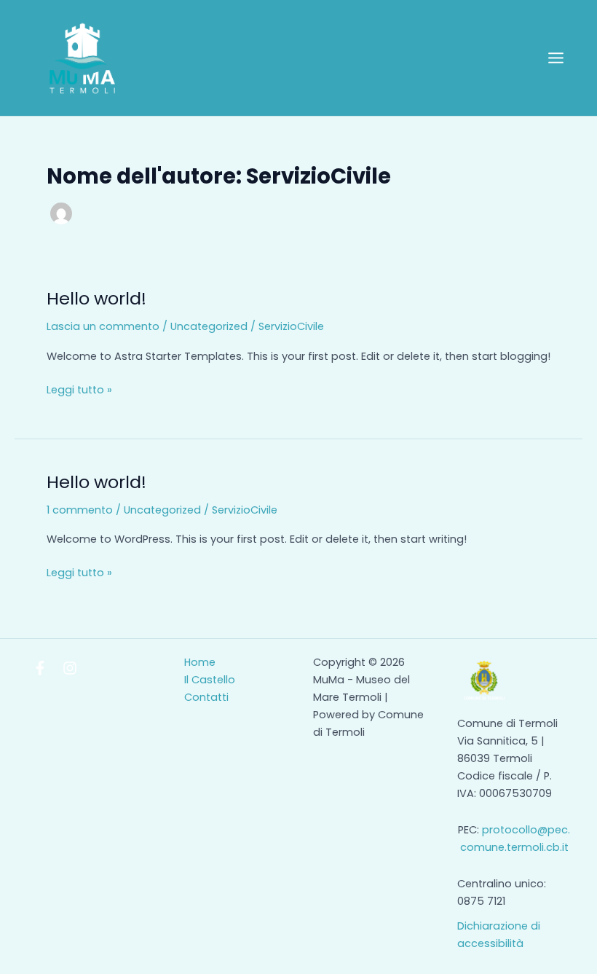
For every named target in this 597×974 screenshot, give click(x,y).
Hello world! (96, 298)
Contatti (206, 697)
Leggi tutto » (79, 389)
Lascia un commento (103, 326)
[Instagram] (69, 668)
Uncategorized (209, 326)
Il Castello (209, 679)
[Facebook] (40, 668)
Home (200, 662)
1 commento (80, 510)
